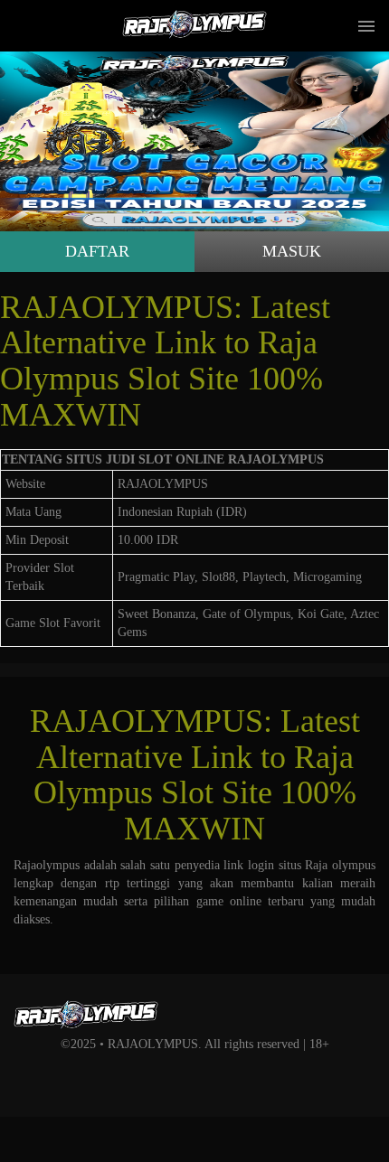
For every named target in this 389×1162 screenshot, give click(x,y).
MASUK (291, 251)
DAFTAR (97, 251)
